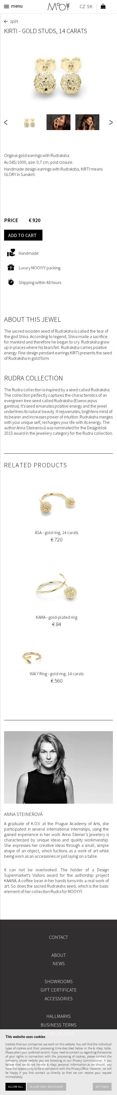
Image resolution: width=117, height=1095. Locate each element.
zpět (14, 21)
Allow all (15, 1086)
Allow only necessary (46, 1086)
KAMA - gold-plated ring (56, 617)
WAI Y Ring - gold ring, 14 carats (57, 673)
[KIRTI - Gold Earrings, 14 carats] (58, 74)
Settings (102, 1086)
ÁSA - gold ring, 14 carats (56, 532)
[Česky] (82, 7)
